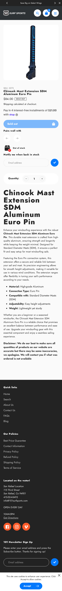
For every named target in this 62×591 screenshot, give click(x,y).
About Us (8, 405)
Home (6, 394)
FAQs (6, 416)
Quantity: (13, 178)
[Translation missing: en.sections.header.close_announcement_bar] (59, 3)
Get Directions (10, 518)
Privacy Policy (10, 451)
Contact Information (14, 446)
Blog (5, 421)
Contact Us (9, 410)
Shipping (8, 104)
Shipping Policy (11, 462)
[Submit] (55, 562)
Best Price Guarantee (14, 440)
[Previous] (7, 3)
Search (7, 399)
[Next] (54, 3)
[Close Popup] (59, 575)
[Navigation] (55, 13)
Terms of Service (12, 468)
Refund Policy (10, 457)
